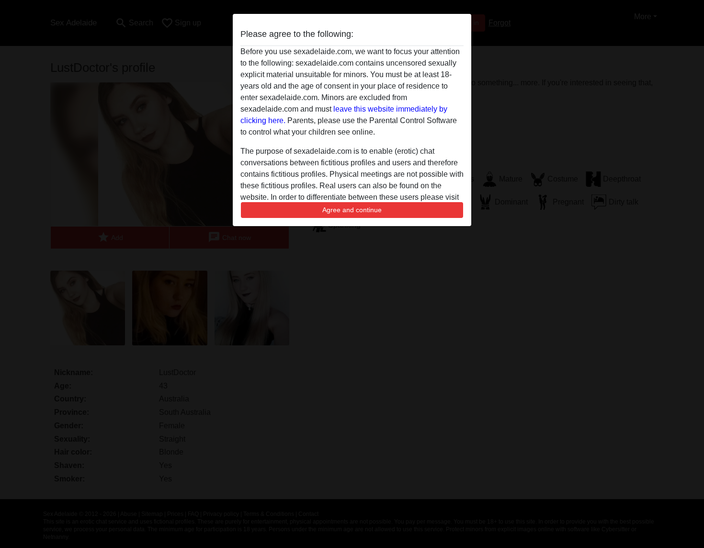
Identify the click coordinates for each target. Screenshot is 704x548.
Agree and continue (352, 210)
